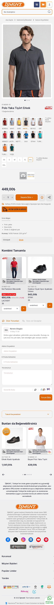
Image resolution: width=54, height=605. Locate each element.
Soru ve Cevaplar (33, 321)
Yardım (5, 578)
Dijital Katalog (37, 547)
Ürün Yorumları (12, 321)
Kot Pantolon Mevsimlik (11, 289)
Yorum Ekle (46, 397)
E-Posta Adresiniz (9, 357)
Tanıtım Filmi (19, 547)
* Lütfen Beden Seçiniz (42, 159)
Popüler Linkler (9, 571)
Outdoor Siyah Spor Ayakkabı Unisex (40, 290)
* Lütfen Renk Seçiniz (48, 119)
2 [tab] (27, 100)
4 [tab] (29, 474)
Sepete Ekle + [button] (27, 197)
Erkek (21, 240)
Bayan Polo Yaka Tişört (37, 459)
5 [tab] (31, 474)
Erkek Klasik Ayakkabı (11, 459)
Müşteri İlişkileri (9, 563)
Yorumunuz (6, 368)
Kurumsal (6, 556)
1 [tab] (24, 100)
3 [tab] (29, 100)
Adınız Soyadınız (8, 346)
